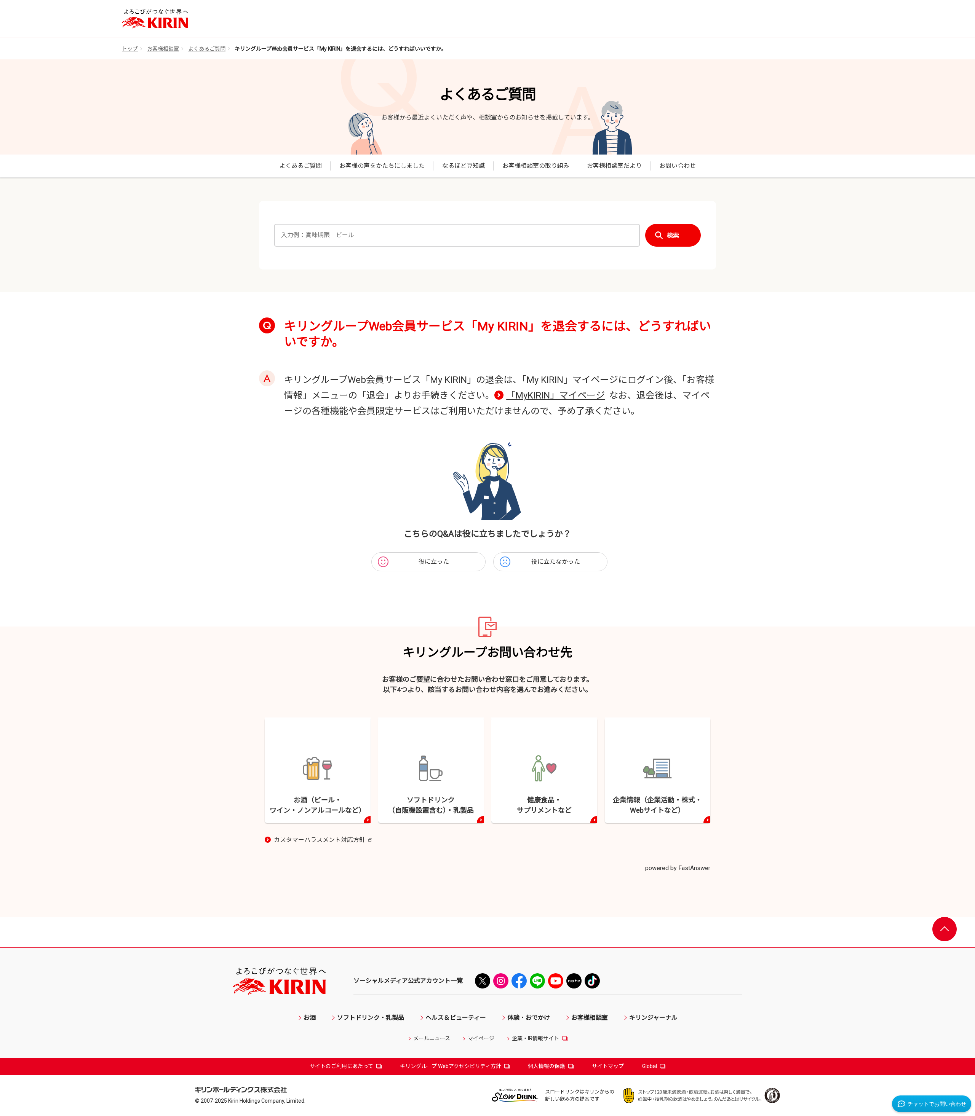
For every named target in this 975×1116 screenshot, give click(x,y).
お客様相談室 (163, 49)
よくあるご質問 (206, 49)
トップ (130, 49)
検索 (673, 235)
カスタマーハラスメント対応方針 (323, 840)
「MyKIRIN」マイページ (555, 395)
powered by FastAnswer (677, 868)
